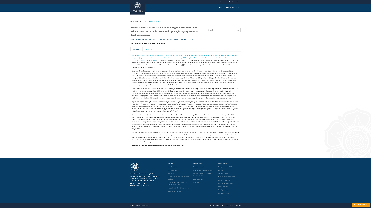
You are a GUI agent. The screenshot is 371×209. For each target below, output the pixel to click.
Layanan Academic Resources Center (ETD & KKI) (177, 183)
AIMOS (220, 170)
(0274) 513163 (140, 183)
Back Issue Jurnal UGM (225, 183)
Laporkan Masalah (361, 205)
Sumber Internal (198, 167)
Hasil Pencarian (141, 21)
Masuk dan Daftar (233, 7)
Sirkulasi (171, 173)
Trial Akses (196, 182)
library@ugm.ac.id (143, 185)
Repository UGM (223, 193)
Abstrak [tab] (136, 49)
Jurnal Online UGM (224, 180)
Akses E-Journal (223, 173)
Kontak (238, 205)
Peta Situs (229, 205)
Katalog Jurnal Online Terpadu (203, 170)
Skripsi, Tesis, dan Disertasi (227, 177)
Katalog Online (223, 190)
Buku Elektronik (198, 179)
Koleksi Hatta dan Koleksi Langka (178, 188)
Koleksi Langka (223, 187)
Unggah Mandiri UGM (225, 167)
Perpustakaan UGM (225, 2)
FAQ (221, 7)
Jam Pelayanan (173, 167)
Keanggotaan (172, 170)
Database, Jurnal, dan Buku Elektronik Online (202, 175)
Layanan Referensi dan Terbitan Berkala (178, 178)
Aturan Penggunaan (216, 205)
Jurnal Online (235, 2)
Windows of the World (175, 191)
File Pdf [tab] (149, 49)
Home (132, 21)
